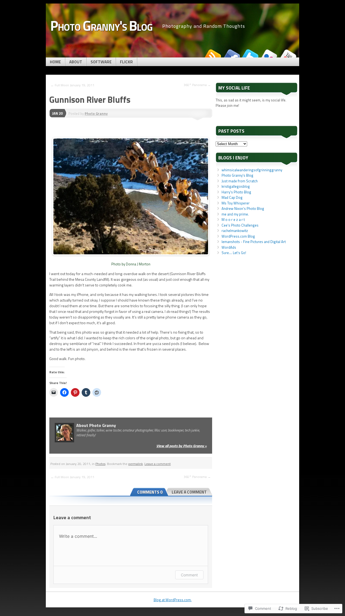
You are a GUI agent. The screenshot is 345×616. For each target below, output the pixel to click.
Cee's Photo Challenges (240, 225)
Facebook (231, 55)
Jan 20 (57, 113)
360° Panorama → (197, 84)
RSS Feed (212, 55)
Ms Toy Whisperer (236, 203)
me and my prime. (235, 214)
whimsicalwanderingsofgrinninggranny (252, 170)
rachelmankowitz (235, 230)
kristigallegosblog (236, 186)
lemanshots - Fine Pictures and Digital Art (254, 241)
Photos (100, 463)
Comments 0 (150, 492)
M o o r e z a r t (233, 219)
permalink (135, 463)
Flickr (126, 62)
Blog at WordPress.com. (173, 600)
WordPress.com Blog (238, 236)
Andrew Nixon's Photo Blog (243, 208)
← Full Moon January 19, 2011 (72, 85)
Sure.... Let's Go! (234, 252)
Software (101, 62)
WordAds (229, 247)
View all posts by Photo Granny (181, 446)
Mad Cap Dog (232, 197)
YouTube (287, 55)
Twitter (250, 55)
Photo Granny (96, 113)
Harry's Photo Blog (236, 192)
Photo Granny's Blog (237, 175)
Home (55, 62)
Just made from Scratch (240, 181)
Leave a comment (157, 463)
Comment (189, 575)
